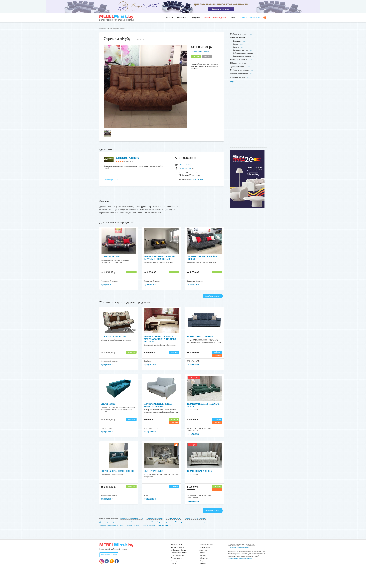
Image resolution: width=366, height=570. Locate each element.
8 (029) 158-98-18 (107, 432)
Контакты (202, 564)
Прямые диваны (164, 525)
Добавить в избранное (200, 51)
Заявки (232, 17)
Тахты (235, 44)
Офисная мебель (238, 63)
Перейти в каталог (212, 296)
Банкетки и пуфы (240, 50)
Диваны (122, 28)
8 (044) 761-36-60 (150, 365)
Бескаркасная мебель (242, 56)
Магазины (182, 17)
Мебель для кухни (238, 34)
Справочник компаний (179, 553)
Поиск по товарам (177, 555)
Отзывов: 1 (130, 162)
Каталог (170, 17)
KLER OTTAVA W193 (153, 471)
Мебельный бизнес (250, 17)
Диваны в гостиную (199, 522)
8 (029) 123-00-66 (193, 365)
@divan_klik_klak (196, 179)
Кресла (236, 47)
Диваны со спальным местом (111, 525)
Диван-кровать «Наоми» (200, 337)
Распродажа (219, 17)
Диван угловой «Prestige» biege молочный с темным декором (160, 339)
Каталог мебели (176, 545)
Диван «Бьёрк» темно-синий (117, 471)
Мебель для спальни (239, 70)
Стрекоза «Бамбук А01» (114, 337)
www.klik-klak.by (185, 165)
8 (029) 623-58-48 (187, 158)
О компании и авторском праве (238, 547)
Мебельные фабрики (178, 550)
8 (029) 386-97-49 (150, 499)
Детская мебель (237, 66)
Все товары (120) (111, 180)
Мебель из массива (239, 74)
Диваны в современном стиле (131, 518)
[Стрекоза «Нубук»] (145, 127)
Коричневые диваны (155, 518)
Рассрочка (203, 550)
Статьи (173, 564)
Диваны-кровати (132, 525)
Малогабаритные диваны (161, 522)
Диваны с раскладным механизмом (113, 522)
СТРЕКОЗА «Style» (111, 257)
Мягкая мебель (112, 28)
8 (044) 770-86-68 (150, 432)
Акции (206, 17)
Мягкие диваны (181, 522)
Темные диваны (148, 525)
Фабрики (195, 17)
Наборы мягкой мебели (243, 53)
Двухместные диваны (139, 522)
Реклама (202, 555)
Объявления (203, 558)
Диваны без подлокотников (195, 518)
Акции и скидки (176, 558)
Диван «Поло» (109, 404)
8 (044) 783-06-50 (193, 434)
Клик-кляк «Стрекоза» (128, 158)
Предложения (204, 561)
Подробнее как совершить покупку (240, 558)
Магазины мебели (177, 547)
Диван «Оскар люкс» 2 (199, 471)
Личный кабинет (205, 547)
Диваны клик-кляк (173, 518)
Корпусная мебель (238, 59)
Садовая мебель (237, 77)
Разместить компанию (109, 555)
